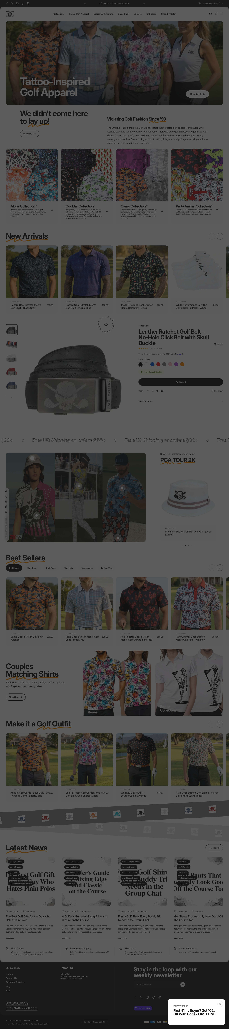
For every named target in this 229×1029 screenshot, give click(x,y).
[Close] (220, 1004)
